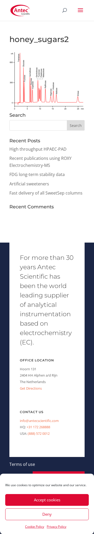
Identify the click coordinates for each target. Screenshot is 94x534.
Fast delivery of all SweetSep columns (46, 193)
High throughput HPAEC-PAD (38, 149)
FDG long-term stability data (37, 174)
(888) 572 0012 (39, 433)
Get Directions (31, 388)
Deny (47, 514)
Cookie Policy (34, 526)
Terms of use (22, 464)
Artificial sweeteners (29, 184)
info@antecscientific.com (39, 420)
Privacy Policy (56, 526)
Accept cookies (47, 499)
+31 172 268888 (38, 427)
